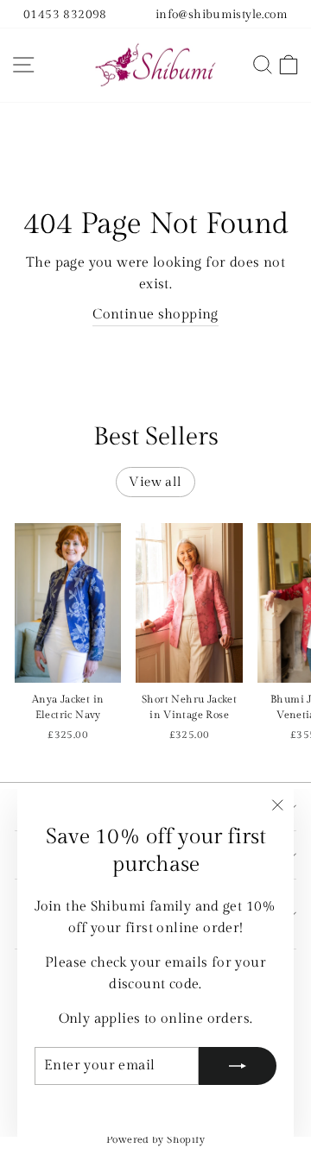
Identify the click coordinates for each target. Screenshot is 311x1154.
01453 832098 (65, 14)
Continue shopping (155, 314)
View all (155, 482)
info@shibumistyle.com (222, 14)
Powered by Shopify (155, 1139)
